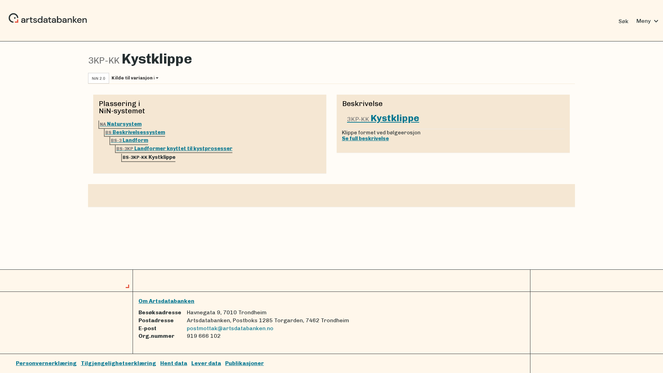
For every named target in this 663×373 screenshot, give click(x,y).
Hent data (173, 363)
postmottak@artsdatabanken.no (230, 328)
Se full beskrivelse (365, 138)
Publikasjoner (244, 363)
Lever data (206, 363)
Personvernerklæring (46, 363)
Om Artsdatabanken (166, 301)
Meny (648, 21)
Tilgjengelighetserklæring (118, 363)
